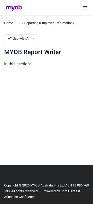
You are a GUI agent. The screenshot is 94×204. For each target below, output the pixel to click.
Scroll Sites (69, 191)
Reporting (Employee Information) (49, 23)
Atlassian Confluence (20, 197)
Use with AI (21, 39)
